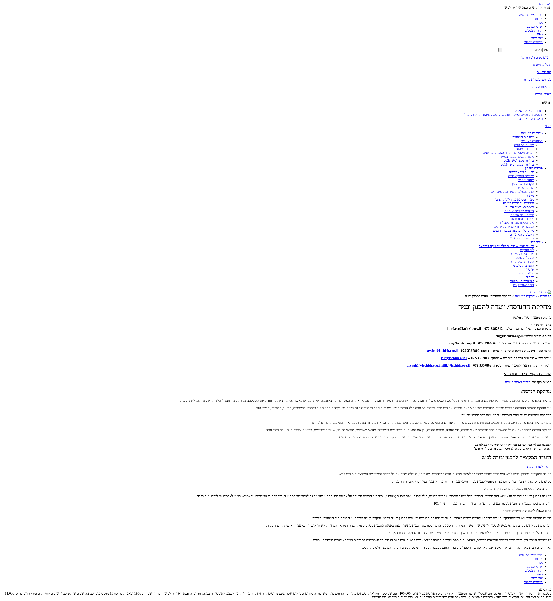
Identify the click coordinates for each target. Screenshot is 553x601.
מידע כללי (536, 242)
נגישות (530, 195)
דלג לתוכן (545, 3)
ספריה (530, 277)
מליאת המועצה (524, 145)
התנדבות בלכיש (523, 265)
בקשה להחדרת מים (521, 238)
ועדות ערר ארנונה (522, 215)
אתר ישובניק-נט (523, 285)
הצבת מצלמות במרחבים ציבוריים (512, 191)
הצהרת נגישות (533, 42)
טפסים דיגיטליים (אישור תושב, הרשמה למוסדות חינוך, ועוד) (503, 114)
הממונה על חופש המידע (518, 203)
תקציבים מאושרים (522, 234)
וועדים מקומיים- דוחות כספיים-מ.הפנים (508, 153)
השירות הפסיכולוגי (522, 261)
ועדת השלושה (524, 188)
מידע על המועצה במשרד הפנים (513, 230)
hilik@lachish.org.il (455, 365)
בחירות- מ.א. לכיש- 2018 (517, 164)
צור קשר (537, 38)
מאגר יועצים (526, 180)
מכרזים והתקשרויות (521, 176)
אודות (539, 19)
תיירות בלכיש (534, 30)
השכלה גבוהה (525, 258)
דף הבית (545, 296)
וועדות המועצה (524, 149)
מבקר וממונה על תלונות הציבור (514, 199)
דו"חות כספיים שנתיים (519, 211)
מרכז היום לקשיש (522, 254)
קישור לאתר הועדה (518, 382)
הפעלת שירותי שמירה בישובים (514, 226)
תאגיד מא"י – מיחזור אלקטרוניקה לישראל (506, 246)
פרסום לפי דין (534, 168)
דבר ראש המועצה (531, 15)
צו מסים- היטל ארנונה (519, 207)
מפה (540, 34)
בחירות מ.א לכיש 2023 (519, 160)
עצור (548, 126)
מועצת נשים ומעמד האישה (516, 156)
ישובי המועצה (534, 26)
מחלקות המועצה (532, 133)
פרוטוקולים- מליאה (521, 172)
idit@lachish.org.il (454, 358)
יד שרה (529, 269)
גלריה (539, 22)
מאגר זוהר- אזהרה (531, 118)
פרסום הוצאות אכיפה (520, 219)
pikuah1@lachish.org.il (423, 365)
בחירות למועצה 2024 (529, 111)
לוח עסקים (527, 250)
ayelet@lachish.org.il (442, 350)
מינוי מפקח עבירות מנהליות (516, 223)
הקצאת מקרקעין (523, 184)
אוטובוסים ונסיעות (522, 281)
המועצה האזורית (532, 141)
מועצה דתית (526, 273)
